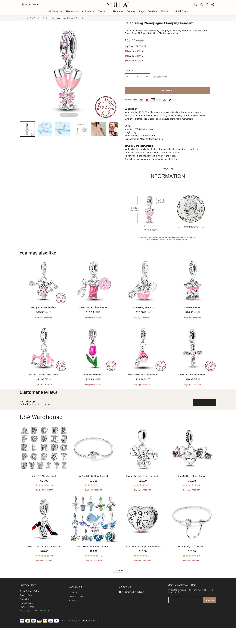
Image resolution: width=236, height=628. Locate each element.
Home (22, 18)
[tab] (62, 114)
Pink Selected (35, 18)
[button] (27, 129)
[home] (118, 4)
